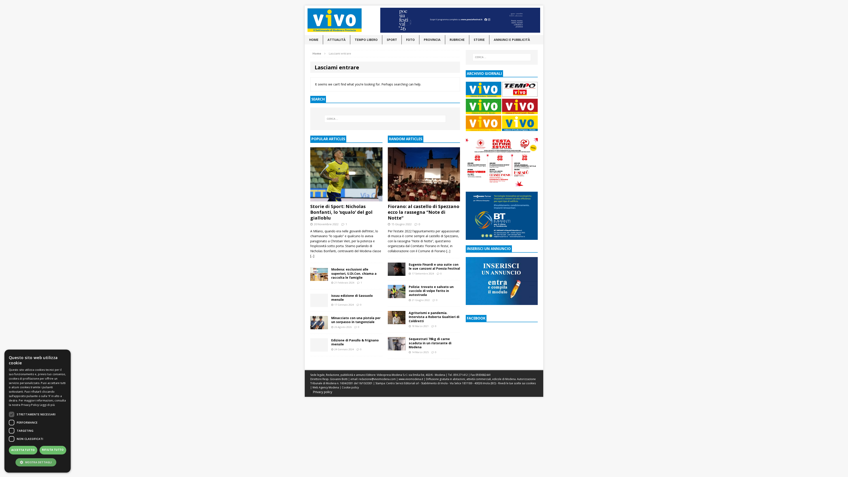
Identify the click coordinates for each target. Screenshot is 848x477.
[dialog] (37, 411)
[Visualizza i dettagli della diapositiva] (460, 20)
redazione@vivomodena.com (377, 379)
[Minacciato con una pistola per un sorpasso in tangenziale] (319, 326)
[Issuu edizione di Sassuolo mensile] (319, 304)
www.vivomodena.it (411, 379)
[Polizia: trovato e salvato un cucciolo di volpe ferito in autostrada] (396, 295)
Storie (479, 40)
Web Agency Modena (325, 387)
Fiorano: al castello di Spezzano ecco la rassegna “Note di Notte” (423, 212)
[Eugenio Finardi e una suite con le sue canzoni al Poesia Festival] (396, 273)
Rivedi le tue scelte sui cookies (517, 383)
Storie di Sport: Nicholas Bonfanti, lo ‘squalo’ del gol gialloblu (341, 212)
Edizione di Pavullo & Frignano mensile (355, 342)
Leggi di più (47, 405)
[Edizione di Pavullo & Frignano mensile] (319, 349)
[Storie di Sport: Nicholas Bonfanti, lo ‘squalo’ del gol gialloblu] (346, 199)
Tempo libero (366, 40)
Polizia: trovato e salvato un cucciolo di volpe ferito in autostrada (431, 291)
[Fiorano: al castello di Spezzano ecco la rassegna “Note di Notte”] (424, 199)
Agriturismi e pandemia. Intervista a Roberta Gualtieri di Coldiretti (434, 317)
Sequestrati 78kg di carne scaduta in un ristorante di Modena (430, 343)
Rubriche (457, 40)
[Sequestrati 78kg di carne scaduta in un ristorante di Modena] (396, 348)
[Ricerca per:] (385, 119)
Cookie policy (350, 387)
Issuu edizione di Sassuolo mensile (352, 297)
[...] (312, 256)
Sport (392, 40)
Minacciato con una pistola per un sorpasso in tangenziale (355, 320)
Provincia (432, 40)
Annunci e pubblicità (512, 40)
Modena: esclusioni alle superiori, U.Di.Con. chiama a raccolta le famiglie (354, 273)
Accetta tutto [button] (23, 450)
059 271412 (460, 375)
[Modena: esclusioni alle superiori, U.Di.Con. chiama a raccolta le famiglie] (319, 278)
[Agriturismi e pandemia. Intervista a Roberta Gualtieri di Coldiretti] (396, 322)
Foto (410, 40)
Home (313, 40)
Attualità (336, 40)
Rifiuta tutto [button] (53, 450)
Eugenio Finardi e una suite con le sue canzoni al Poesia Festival (434, 266)
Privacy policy (322, 392)
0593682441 (483, 375)
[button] (37, 462)
